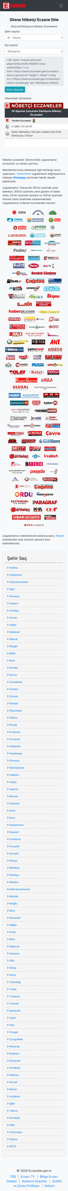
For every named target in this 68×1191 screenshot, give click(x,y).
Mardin (13, 896)
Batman (14, 1075)
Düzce (13, 1139)
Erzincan (14, 732)
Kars (12, 817)
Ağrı (12, 589)
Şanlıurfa (14, 1010)
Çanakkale (15, 682)
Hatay (13, 782)
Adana (13, 567)
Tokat (12, 989)
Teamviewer (23, 173)
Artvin (13, 617)
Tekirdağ (14, 982)
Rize (12, 939)
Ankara (13, 603)
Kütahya (14, 867)
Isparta (13, 789)
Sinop (12, 967)
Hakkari (14, 774)
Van (11, 1025)
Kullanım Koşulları (34, 1181)
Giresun (14, 760)
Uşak (12, 1017)
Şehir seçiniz (12, 31)
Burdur (13, 667)
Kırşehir (14, 846)
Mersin (13, 796)
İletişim (60, 535)
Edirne (13, 717)
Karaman (15, 1060)
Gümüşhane (17, 767)
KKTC (12, 1146)
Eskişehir (15, 746)
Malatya (14, 874)
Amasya (14, 596)
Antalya (14, 610)
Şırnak (13, 1082)
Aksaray (14, 1046)
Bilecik (13, 639)
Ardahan (14, 1096)
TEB (13, 1176)
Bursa (13, 674)
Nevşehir (15, 917)
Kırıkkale (14, 1067)
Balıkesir (14, 632)
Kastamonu (16, 824)
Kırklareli (15, 839)
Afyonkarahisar (18, 582)
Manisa (13, 882)
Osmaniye (15, 1132)
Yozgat (13, 1032)
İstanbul (14, 803)
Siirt (11, 960)
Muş (12, 910)
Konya (13, 860)
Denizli (13, 703)
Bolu (12, 660)
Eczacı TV (28, 1176)
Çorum (13, 696)
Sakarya (14, 946)
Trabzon (14, 996)
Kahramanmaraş (19, 889)
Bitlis (12, 653)
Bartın (13, 1089)
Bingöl (13, 646)
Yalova (13, 1110)
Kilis (12, 1125)
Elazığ (13, 724)
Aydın (12, 624)
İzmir (12, 810)
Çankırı (13, 689)
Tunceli (14, 1003)
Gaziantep (15, 753)
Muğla (13, 903)
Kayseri (14, 832)
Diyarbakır (15, 710)
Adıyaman (15, 574)
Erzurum (14, 739)
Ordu (12, 932)
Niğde (13, 924)
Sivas (12, 974)
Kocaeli (13, 853)
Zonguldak (16, 1039)
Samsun (14, 953)
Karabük (14, 1117)
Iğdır (12, 1103)
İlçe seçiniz (11, 45)
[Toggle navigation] (61, 6)
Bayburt (14, 1053)
